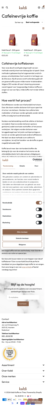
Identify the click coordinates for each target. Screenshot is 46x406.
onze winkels (27, 267)
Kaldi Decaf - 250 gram (33, 50)
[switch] (39, 209)
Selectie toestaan (22, 238)
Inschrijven (23, 304)
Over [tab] (36, 166)
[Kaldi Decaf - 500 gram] (12, 39)
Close (23, 365)
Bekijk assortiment (3, 7)
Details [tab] (22, 166)
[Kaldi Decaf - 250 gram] (34, 39)
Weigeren (22, 245)
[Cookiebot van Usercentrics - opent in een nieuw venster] (32, 160)
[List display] (43, 28)
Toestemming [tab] (8, 166)
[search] (7, 7)
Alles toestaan (22, 232)
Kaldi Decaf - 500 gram (11, 50)
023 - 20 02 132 (7, 336)
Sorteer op (19, 22)
